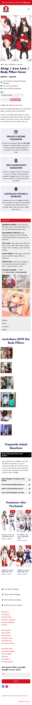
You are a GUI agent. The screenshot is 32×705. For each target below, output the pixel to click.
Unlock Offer (21, 356)
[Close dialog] (30, 343)
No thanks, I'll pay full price (21, 360)
